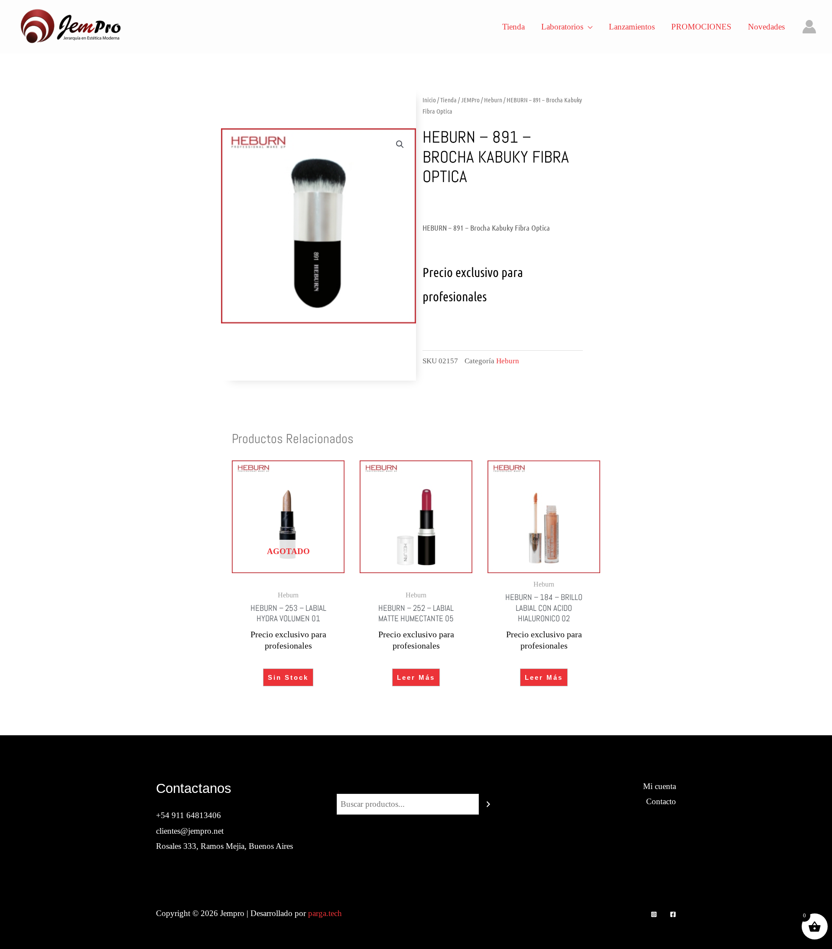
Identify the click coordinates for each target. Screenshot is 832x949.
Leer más (416, 677)
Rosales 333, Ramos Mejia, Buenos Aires (224, 846)
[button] (400, 144)
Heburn (493, 100)
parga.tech (325, 913)
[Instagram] (654, 914)
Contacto (661, 801)
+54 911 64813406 (188, 815)
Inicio (429, 100)
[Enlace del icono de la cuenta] (809, 27)
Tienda (448, 100)
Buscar (416, 786)
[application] (587, 27)
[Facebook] (673, 914)
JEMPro (470, 100)
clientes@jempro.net (190, 830)
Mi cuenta (659, 786)
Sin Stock (288, 677)
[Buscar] (488, 804)
